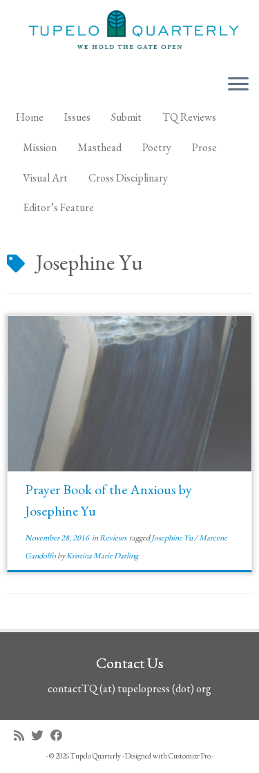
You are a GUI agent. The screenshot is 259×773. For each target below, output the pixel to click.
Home (30, 117)
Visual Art (45, 177)
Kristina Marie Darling (102, 555)
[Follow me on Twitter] (40, 735)
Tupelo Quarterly (95, 756)
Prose (204, 147)
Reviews (113, 537)
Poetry (156, 147)
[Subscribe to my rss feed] (22, 735)
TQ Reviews (189, 117)
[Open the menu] (238, 85)
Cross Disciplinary (128, 177)
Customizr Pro (190, 756)
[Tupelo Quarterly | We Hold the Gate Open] (129, 32)
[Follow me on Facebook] (60, 735)
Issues (77, 117)
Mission (40, 147)
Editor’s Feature (58, 207)
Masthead (99, 147)
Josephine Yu (172, 537)
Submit (126, 117)
